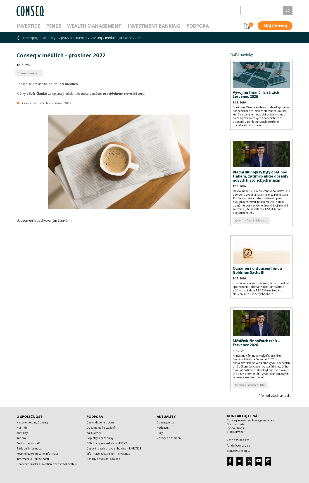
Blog (160, 433)
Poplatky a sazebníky (100, 438)
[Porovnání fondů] (247, 25)
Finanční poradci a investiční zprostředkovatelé (47, 464)
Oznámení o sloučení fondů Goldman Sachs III (257, 270)
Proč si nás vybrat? (28, 443)
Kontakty (22, 433)
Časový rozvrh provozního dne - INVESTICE (114, 448)
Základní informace (29, 448)
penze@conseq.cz (238, 451)
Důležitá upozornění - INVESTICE (107, 443)
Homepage (31, 38)
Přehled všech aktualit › (275, 395)
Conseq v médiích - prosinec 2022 (46, 103)
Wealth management (94, 26)
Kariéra (21, 438)
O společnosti (30, 416)
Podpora (197, 26)
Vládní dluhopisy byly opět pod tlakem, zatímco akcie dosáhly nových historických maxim (260, 176)
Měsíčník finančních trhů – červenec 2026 (256, 342)
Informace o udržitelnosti (33, 459)
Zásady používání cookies (103, 459)
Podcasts (163, 428)
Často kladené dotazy (100, 422)
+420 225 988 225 (238, 440)
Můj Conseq (275, 26)
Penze (53, 26)
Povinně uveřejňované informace (38, 454)
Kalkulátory (94, 433)
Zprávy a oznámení (73, 38)
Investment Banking (154, 26)
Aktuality (49, 38)
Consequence (165, 422)
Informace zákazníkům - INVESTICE (108, 454)
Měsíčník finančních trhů (250, 385)
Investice (28, 26)
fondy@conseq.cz (238, 445)
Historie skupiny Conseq (32, 422)
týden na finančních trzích (251, 220)
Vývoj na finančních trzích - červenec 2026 (257, 94)
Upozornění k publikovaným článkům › (44, 220)
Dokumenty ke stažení (101, 428)
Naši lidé (22, 428)
